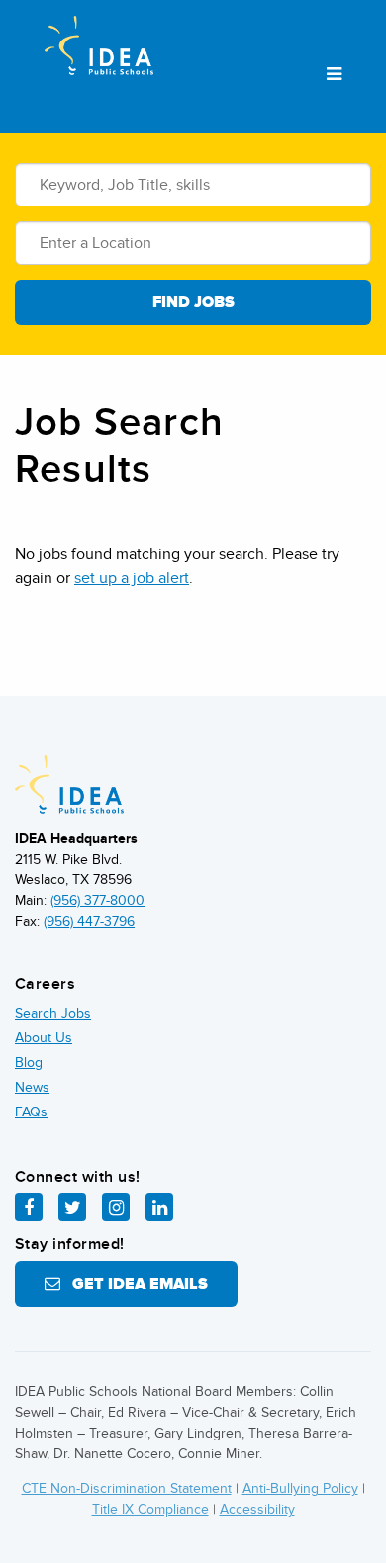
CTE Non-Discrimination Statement (127, 1488)
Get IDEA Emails (134, 1284)
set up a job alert (131, 578)
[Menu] (334, 75)
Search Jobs (53, 1013)
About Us (43, 1037)
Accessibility (257, 1509)
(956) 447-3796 (89, 921)
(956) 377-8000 (97, 900)
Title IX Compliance (150, 1509)
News (32, 1087)
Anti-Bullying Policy (300, 1488)
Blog (29, 1062)
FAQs (31, 1112)
